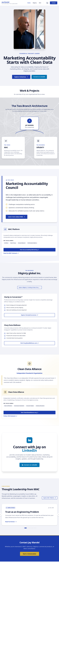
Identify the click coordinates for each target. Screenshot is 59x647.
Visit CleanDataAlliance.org (29, 412)
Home (28, 3)
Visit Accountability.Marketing (28, 249)
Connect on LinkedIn (39, 77)
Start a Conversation (29, 554)
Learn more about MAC (15, 217)
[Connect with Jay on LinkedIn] (47, 2)
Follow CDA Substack (10, 416)
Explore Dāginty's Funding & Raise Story (29, 287)
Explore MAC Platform (48, 498)
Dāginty (35, 3)
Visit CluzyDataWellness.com (28, 343)
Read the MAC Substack (10, 253)
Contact (54, 3)
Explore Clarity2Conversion (28, 315)
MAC (40, 3)
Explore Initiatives (20, 77)
